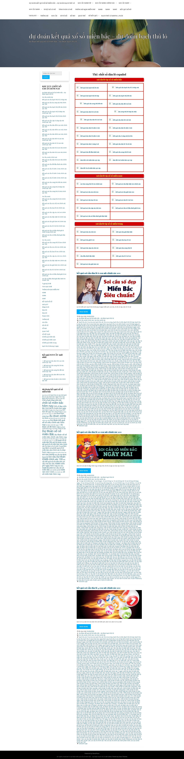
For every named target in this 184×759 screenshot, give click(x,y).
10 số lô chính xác (88, 484)
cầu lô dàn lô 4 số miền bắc (90, 668)
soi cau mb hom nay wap (121, 424)
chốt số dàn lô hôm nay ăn (102, 364)
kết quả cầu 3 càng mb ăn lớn (122, 136)
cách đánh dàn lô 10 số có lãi (119, 495)
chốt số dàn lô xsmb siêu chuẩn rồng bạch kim (101, 384)
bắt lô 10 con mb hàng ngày (104, 488)
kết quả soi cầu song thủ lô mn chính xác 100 (54, 243)
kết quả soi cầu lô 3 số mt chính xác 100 (53, 226)
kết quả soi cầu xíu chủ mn (89, 192)
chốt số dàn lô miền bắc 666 (108, 369)
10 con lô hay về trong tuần (103, 483)
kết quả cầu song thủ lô (124, 248)
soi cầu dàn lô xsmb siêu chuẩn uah (99, 423)
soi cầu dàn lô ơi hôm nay (85, 410)
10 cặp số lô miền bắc (86, 481)
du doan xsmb (133, 541)
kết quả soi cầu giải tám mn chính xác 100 (54, 265)
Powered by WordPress (92, 753)
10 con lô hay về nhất (87, 483)
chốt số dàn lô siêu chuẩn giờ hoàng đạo (112, 690)
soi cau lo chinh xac (118, 423)
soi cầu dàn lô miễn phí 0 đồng (87, 406)
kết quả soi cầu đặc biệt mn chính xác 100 (54, 261)
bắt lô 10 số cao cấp (125, 489)
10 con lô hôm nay (118, 483)
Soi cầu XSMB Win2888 (52, 467)
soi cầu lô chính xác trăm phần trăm (118, 740)
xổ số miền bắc (58, 472)
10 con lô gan (98, 481)
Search (45, 77)
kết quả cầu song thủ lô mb (122, 152)
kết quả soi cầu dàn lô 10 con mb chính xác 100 (99, 432)
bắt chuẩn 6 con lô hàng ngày (128, 324)
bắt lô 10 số (101, 489)
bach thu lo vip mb (126, 484)
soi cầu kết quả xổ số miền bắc (53, 460)
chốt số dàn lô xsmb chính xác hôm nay (107, 379)
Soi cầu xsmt (124, 3)
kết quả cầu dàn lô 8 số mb (122, 120)
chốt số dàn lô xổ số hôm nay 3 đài (111, 693)
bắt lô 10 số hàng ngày (108, 491)
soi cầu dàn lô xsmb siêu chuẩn (114, 421)
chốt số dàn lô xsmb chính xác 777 (122, 696)
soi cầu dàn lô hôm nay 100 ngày (109, 401)
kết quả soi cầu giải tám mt (89, 264)
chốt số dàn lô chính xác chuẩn (109, 361)
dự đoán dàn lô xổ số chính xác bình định (98, 549)
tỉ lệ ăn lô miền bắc (106, 580)
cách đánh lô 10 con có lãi (88, 497)
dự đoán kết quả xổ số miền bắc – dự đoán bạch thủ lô (52, 3)
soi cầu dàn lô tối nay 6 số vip (128, 568)
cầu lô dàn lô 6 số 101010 (85, 349)
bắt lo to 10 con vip (135, 492)
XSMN (107, 9)
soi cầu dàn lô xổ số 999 (128, 731)
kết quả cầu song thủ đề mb (93, 104)
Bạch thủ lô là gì (129, 322)
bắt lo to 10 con (87, 492)
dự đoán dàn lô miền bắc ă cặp (100, 389)
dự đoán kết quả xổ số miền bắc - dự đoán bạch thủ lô (96, 318)
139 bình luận (83, 744)
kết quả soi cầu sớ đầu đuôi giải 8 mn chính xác (54, 275)
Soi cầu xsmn (34, 9)
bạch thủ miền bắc (101, 486)
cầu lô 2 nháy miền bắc (114, 347)
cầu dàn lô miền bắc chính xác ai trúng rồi (105, 500)
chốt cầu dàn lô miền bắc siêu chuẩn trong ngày (108, 356)
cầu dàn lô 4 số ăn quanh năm (125, 646)
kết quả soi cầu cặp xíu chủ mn (90, 208)
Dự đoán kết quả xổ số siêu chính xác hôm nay (53, 422)
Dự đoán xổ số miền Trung (54, 446)
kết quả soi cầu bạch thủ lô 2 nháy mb (54, 100)
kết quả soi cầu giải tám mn (125, 192)
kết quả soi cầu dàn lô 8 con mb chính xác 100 (54, 160)
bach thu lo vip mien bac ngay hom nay (96, 324)
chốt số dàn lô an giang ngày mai (92, 677)
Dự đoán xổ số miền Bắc (51, 432)
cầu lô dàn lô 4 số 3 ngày (124, 662)
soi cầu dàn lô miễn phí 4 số (106, 406)
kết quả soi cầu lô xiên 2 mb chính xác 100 (54, 169)
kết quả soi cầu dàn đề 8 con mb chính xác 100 (54, 135)
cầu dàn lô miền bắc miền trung (118, 506)
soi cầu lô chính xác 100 (98, 740)
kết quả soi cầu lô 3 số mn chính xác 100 (53, 270)
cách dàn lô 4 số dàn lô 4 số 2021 (118, 642)
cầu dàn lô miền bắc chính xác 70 (103, 335)
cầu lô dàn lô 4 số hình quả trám (104, 665)
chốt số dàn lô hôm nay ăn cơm (122, 364)
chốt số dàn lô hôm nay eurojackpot (111, 682)
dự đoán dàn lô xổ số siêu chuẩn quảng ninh (101, 399)
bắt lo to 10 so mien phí (84, 494)
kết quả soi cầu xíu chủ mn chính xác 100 (54, 247)
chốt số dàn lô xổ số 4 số (117, 375)
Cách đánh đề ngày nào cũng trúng (53, 411)
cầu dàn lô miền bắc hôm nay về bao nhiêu (99, 341)
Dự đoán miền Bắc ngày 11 (53, 425)
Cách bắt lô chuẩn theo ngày (55, 408)
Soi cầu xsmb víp (84, 3)
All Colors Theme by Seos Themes (116, 756)
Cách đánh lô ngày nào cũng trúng (52, 410)
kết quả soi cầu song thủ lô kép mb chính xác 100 (53, 187)
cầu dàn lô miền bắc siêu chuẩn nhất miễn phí (111, 344)
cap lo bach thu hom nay (124, 332)
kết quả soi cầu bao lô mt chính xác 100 (53, 208)
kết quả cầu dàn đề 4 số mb (122, 104)
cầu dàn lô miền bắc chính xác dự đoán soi (115, 336)
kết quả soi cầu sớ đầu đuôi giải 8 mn (128, 208)
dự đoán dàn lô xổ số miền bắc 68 (97, 395)
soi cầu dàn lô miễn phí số (89, 409)
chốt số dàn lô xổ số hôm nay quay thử (98, 378)
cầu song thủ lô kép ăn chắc (127, 112)
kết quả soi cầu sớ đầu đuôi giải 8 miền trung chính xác (53, 231)
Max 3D (44, 310)
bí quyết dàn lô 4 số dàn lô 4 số (97, 640)
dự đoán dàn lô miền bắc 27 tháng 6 (91, 386)
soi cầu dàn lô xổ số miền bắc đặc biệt (106, 416)
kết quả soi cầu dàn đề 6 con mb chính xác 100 (54, 130)
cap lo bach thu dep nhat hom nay (105, 332)
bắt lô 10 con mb (89, 488)
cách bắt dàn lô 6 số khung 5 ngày (125, 327)
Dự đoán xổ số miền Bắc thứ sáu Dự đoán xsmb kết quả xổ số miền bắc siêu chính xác (54, 443)
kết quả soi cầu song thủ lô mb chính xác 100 (54, 192)
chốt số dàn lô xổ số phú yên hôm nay (123, 378)
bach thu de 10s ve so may (104, 322)
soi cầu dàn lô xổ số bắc (91, 415)
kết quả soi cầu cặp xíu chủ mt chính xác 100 (54, 213)
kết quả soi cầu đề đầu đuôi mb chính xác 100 (54, 165)
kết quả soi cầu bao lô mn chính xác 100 (53, 252)
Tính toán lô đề (65, 9)
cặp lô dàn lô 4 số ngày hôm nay (87, 646)
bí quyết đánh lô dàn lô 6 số (105, 327)
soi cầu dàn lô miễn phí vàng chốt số (110, 409)
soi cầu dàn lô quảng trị (101, 410)
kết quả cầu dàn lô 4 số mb (89, 112)
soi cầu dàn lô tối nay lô (131, 412)
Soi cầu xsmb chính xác (105, 3)
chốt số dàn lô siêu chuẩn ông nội (117, 691)
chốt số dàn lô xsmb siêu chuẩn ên (115, 700)
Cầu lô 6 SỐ (126, 347)
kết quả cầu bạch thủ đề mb (122, 96)
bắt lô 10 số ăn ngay (112, 489)
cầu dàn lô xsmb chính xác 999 (118, 345)
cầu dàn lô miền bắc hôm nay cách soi (107, 339)
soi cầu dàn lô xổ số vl (87, 418)
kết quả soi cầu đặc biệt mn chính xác (128, 184)
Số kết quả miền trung (49, 343)
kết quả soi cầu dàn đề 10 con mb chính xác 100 (53, 139)
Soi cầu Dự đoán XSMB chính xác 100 (53, 458)
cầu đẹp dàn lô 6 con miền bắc (96, 347)
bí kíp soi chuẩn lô (133, 325)
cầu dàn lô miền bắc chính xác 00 (120, 333)
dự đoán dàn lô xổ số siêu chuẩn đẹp (108, 555)
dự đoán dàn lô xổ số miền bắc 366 (106, 551)
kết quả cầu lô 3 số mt (123, 256)
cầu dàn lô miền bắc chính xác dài (90, 336)
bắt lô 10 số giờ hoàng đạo (91, 491)
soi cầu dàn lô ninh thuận (131, 409)
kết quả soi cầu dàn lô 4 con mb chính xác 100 (98, 587)
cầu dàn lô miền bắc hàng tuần (123, 503)
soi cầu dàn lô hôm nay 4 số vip (131, 401)
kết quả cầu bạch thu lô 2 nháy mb (127, 87)
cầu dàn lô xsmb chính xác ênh (111, 511)
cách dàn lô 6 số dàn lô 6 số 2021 (105, 329)
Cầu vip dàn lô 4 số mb (87, 671)
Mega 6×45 (45, 307)
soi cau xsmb (48, 454)
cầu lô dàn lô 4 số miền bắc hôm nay (112, 668)
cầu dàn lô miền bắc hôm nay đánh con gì (108, 504)
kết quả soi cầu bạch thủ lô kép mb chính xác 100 (53, 112)
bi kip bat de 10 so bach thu (117, 325)
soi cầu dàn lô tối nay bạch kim (91, 412)
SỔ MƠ (72, 16)
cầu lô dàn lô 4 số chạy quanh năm (101, 663)
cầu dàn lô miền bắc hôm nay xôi (123, 341)
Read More (84, 312)
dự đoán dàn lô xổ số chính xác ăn (104, 392)
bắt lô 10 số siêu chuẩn (123, 491)
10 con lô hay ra (108, 481)
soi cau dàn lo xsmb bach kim (120, 418)
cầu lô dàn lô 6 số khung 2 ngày (119, 352)
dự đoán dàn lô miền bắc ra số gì (121, 390)
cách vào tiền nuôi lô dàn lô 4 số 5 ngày (89, 645)
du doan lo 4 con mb (127, 702)
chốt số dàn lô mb (92, 369)
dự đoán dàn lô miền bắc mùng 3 (109, 546)
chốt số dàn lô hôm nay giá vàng (118, 366)
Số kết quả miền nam (49, 340)
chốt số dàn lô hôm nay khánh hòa (97, 367)
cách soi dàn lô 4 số (91, 643)
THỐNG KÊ (44, 16)
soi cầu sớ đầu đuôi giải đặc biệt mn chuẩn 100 (53, 279)
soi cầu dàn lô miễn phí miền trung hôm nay (109, 407)
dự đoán (45, 418)
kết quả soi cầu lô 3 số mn (124, 200)
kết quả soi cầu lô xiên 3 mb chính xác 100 (54, 174)
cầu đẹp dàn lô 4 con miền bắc (117, 660)
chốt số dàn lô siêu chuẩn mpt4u (121, 373)
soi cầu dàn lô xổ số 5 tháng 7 (122, 413)
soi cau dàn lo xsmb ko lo (121, 419)
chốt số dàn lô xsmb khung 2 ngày (91, 383)
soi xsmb (53, 470)
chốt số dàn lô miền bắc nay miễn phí (110, 688)
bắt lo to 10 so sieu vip (99, 494)
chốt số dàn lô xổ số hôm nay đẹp (94, 376)
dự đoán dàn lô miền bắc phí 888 (99, 390)
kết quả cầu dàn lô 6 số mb (93, 120)
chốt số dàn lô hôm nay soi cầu (118, 367)
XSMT (115, 9)
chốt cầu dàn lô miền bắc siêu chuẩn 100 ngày (101, 673)
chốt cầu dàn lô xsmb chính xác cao (120, 358)
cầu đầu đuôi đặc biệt (87, 256)
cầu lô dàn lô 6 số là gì (114, 353)
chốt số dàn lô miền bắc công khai (92, 370)
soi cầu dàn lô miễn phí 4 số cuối (126, 406)
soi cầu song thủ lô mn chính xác (91, 184)
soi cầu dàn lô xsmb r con (95, 421)
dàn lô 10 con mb (122, 541)
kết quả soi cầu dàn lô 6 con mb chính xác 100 (98, 273)
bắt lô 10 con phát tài (121, 488)
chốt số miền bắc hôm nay (52, 404)
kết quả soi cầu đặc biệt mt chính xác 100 (54, 217)
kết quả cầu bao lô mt (123, 240)
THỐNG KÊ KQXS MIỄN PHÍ (85, 9)
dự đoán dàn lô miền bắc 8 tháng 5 (94, 387)
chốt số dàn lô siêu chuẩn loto (100, 373)
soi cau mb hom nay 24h (104, 424)
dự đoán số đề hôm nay (52, 425)
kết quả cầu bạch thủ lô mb (89, 88)
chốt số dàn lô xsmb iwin (112, 699)
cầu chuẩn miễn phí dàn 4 (106, 646)
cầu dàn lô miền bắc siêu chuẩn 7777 (120, 508)
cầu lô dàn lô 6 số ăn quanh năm (120, 349)
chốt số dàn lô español (109, 362)
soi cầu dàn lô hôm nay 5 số (85, 403)
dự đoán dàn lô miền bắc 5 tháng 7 (115, 386)
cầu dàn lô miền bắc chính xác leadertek (124, 338)
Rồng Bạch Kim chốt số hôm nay (58, 452)
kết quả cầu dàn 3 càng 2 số (89, 144)
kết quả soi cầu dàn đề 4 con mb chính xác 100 (54, 126)
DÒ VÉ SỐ (63, 16)
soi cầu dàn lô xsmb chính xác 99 (125, 736)
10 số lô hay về (99, 484)
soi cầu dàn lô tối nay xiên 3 (103, 413)
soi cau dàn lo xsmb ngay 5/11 (131, 577)
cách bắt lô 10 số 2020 (87, 495)
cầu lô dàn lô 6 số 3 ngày (101, 349)
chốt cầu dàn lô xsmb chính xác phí (101, 676)
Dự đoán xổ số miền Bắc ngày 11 (51, 439)
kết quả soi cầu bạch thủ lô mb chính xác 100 (54, 117)
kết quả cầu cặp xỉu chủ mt (89, 248)
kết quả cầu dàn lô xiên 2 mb (90, 128)
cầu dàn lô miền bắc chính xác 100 (121, 498)
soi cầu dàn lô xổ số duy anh (128, 415)
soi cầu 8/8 (126, 399)
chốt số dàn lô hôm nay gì (99, 366)
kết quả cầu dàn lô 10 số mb (122, 144)
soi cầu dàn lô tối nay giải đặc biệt (112, 412)
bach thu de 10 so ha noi (87, 322)
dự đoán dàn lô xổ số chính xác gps (91, 393)
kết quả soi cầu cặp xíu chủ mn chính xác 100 (54, 256)
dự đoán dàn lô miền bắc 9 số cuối (117, 387)
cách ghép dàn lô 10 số (104, 497)
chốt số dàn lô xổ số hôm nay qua (113, 694)
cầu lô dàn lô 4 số (93, 662)
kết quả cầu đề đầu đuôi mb (89, 152)
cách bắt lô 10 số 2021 (102, 495)
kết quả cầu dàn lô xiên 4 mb (90, 136)
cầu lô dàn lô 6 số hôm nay (99, 352)
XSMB (100, 9)
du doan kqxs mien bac (112, 702)
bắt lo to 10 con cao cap (100, 492)
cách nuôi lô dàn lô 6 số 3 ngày (127, 329)
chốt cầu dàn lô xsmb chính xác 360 (95, 674)
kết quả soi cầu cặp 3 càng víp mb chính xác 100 (53, 121)
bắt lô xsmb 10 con (114, 494)
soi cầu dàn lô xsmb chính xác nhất (100, 419)
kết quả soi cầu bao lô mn (89, 200)
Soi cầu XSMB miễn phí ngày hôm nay (53, 464)
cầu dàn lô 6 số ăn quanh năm (99, 333)
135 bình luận (83, 581)
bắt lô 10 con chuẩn (124, 486)
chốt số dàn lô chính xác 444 (89, 361)
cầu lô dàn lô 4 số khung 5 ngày (120, 666)
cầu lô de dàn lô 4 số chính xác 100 (115, 670)
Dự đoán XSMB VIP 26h (59, 428)
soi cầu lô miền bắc (89, 424)
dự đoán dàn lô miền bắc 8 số (131, 543)
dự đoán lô (88, 557)
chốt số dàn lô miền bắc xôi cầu (98, 372)
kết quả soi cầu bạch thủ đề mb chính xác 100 (54, 108)
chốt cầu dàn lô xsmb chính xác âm (97, 358)
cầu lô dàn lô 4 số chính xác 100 (123, 663)
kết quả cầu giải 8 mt (87, 240)
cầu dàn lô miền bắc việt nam (97, 345)
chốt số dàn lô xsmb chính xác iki (131, 379)
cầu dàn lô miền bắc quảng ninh (101, 342)
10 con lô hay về (119, 481)
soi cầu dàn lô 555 (93, 401)
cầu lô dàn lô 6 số (136, 347)
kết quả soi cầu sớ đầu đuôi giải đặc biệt (93, 216)
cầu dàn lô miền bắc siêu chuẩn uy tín (112, 509)
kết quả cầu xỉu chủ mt (88, 232)
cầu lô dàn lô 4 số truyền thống (93, 670)
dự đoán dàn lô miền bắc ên (119, 389)
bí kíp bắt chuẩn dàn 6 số (100, 325)
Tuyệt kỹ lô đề (50, 9)
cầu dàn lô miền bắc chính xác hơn (99, 338)
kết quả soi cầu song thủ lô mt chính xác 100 (54, 199)
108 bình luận (83, 426)
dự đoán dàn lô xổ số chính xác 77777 (113, 548)
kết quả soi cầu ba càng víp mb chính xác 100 (54, 103)
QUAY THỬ (82, 16)
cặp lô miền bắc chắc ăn (120, 497)
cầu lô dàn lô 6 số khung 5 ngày (96, 353)
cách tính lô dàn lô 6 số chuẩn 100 (119, 330)
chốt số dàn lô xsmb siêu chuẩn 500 (114, 383)
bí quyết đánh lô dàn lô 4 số (116, 640)
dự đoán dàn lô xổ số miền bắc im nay (107, 396)
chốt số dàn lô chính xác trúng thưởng (89, 362)
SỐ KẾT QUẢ (93, 16)
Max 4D (44, 313)
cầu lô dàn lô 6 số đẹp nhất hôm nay (122, 350)
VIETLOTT (33, 16)
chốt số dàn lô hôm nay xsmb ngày (111, 685)
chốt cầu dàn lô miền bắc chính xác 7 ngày (108, 671)
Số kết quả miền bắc (48, 337)
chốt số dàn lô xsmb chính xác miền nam (90, 381)
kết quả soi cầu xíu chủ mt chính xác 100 (54, 204)
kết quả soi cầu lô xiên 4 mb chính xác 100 (54, 178)
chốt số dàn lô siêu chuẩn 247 (119, 372)
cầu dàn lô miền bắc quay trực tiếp (123, 342)
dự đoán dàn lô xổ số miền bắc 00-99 (115, 393)
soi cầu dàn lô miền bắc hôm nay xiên (129, 404)
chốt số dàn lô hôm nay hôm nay (108, 683)
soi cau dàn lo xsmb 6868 (103, 418)
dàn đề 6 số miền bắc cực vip (90, 160)
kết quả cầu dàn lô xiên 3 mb (122, 128)
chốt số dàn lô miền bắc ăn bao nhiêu (102, 686)
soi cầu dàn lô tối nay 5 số (118, 410)
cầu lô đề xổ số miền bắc (130, 353)
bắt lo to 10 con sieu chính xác (118, 492)
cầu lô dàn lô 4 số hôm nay (123, 665)
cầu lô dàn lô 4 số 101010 (108, 662)
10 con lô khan (129, 483)
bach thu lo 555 (118, 322)
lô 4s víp (106, 717)
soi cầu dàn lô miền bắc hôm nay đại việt (103, 404)
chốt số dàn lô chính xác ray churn (130, 361)
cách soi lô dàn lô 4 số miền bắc (108, 643)
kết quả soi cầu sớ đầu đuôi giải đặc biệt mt (53, 235)
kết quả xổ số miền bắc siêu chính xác (53, 449)
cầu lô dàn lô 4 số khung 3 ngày (99, 666)
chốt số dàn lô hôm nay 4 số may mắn (129, 362)
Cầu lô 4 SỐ (83, 662)
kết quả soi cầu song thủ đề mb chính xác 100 (54, 183)
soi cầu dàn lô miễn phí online (127, 565)
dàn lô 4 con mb (99, 702)
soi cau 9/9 (133, 399)
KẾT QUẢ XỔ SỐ (125, 9)
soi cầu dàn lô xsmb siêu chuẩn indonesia (128, 578)
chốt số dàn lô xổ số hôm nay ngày (116, 376)
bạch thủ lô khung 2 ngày (112, 16)
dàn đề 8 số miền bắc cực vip (122, 160)
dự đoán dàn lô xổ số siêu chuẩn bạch (114, 398)
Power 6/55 (45, 316)
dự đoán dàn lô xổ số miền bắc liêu (90, 398)
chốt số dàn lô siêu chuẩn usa (99, 375)
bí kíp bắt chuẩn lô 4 (125, 639)
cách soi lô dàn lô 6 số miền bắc (97, 330)
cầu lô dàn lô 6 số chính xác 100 (100, 350)
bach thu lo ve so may (112, 484)
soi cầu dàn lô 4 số (131, 717)
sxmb (58, 470)
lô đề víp (119, 399)
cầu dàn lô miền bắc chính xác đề (115, 501)
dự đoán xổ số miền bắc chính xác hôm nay (54, 435)
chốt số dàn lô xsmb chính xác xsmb (115, 381)
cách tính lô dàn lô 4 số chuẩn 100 (130, 643)
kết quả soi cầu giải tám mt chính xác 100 (54, 222)
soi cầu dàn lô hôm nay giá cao (126, 403)
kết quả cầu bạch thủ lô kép (89, 96)
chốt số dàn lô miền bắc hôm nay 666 (116, 370)
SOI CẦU (54, 16)
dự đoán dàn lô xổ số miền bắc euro (115, 552)
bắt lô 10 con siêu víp (90, 489)
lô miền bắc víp (110, 557)
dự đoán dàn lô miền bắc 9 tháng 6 (110, 545)
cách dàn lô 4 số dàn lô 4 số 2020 (96, 642)
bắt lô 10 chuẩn (113, 486)
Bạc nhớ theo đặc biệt (59, 398)
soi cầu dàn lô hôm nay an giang (105, 403)
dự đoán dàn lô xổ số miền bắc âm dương (121, 395)
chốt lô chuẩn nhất (97, 359)
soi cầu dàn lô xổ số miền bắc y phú (124, 574)
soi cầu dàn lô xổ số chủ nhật (108, 415)
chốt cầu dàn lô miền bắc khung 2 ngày (114, 355)
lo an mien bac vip (98, 557)
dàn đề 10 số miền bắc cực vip (90, 168)
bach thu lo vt (113, 324)
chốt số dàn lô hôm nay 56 (85, 364)
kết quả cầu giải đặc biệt (124, 232)
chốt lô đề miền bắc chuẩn (112, 359)
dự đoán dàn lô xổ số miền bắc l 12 (99, 554)
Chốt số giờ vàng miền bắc (52, 400)
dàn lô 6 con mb (122, 384)
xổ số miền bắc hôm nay (53, 472)
